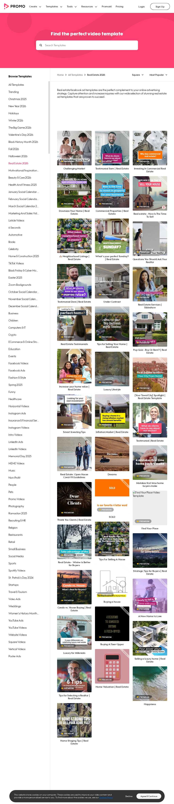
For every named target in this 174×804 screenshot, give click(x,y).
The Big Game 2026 (19, 127)
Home (60, 74)
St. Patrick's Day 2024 (20, 577)
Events (12, 356)
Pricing (119, 6)
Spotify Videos (16, 570)
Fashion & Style (17, 377)
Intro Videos (15, 434)
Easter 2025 (15, 277)
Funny (11, 392)
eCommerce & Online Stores (23, 342)
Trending (13, 92)
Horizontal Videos (18, 406)
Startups (13, 584)
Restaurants (15, 534)
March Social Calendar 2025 (23, 206)
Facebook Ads (16, 370)
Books (11, 242)
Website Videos (17, 634)
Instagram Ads (17, 413)
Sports (12, 563)
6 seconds (14, 227)
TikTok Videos (16, 263)
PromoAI (107, 6)
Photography (16, 506)
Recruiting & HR (17, 520)
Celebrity (13, 249)
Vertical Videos (16, 649)
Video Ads (14, 599)
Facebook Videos (18, 363)
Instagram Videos (18, 427)
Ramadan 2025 (17, 513)
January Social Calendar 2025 (23, 192)
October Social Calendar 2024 (23, 292)
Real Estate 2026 (18, 163)
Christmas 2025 (17, 99)
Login (141, 6)
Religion (13, 527)
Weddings (14, 606)
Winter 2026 (15, 120)
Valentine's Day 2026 (20, 134)
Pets (10, 492)
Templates (52, 6)
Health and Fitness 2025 (22, 184)
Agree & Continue (149, 796)
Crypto (12, 334)
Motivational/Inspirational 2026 (23, 170)
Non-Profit (14, 477)
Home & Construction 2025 (23, 256)
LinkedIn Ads (15, 442)
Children (13, 320)
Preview (74, 144)
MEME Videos (16, 463)
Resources (87, 6)
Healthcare (14, 399)
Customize (74, 151)
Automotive (15, 234)
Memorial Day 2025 (19, 456)
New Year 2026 (17, 106)
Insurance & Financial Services (23, 420)
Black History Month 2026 (23, 142)
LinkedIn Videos (17, 449)
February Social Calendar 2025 (23, 199)
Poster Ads (14, 656)
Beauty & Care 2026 (19, 177)
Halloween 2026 (17, 156)
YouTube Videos (17, 627)
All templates (16, 84)
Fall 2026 (13, 149)
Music (11, 470)
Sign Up (160, 6)
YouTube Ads (15, 620)
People (12, 484)
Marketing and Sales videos (23, 213)
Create (33, 6)
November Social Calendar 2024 (23, 299)
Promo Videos (16, 499)
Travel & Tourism (17, 592)
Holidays (13, 113)
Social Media (16, 556)
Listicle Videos (16, 220)
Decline (129, 796)
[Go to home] (16, 6)
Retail (11, 542)
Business (13, 313)
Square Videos (16, 642)
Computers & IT (17, 327)
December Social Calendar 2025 (23, 306)
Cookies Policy (106, 797)
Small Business (16, 549)
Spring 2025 (15, 384)
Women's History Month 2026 (23, 613)
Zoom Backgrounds (19, 284)
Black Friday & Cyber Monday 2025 (23, 270)
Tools (70, 6)
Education (14, 349)
